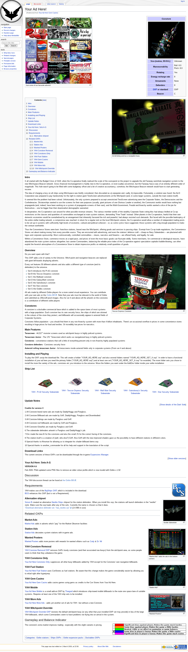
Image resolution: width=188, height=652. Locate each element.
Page (28, 4)
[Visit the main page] (11, 11)
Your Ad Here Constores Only (37, 562)
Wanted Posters (31, 541)
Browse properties (10, 69)
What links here (9, 53)
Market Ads (30, 524)
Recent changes (9, 30)
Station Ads (30, 533)
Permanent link (9, 63)
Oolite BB (51, 295)
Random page (9, 33)
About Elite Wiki (103, 646)
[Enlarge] (90, 85)
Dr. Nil (99, 541)
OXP (155, 90)
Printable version (10, 61)
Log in (183, 1)
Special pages (9, 58)
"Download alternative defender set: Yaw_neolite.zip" (47, 508)
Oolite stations (42, 638)
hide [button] (44, 100)
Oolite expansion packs (73, 638)
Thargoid (69, 591)
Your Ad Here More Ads (35, 603)
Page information (10, 66)
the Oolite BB (68, 480)
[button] (173, 404)
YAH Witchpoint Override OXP (38, 612)
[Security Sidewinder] (45, 383)
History (61, 4)
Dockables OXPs (92, 638)
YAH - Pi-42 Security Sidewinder (45, 392)
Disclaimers (117, 646)
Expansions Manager (99, 455)
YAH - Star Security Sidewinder (165, 392)
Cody (92, 541)
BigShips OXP (51, 491)
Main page (7, 27)
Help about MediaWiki (11, 35)
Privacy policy (88, 646)
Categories (30, 638)
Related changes (10, 55)
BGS (27, 493)
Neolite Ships (57, 502)
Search (3, 39)
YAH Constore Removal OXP (37, 550)
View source (51, 4)
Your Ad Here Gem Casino (48, 13)
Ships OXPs (56, 638)
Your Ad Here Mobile (33, 591)
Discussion (37, 4)
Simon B (28, 502)
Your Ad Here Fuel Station (36, 571)
